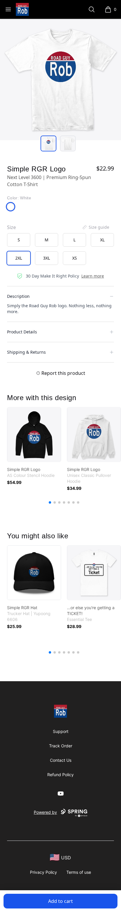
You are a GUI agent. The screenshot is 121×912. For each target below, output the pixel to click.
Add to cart (60, 901)
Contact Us (60, 760)
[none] (95, 227)
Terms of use (78, 872)
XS (74, 258)
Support (60, 731)
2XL (18, 258)
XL (102, 240)
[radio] (18, 240)
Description (18, 296)
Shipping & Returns (26, 352)
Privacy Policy (43, 872)
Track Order (60, 745)
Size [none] (11, 227)
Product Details (22, 332)
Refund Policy (60, 774)
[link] (34, 434)
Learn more (92, 276)
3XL (46, 258)
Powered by (45, 812)
